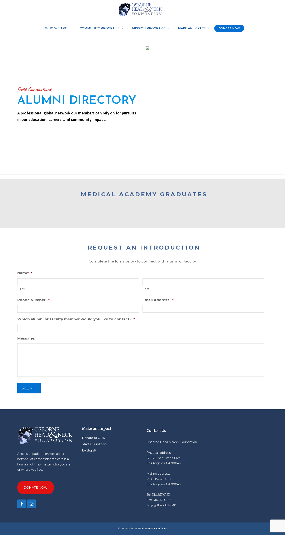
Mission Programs (148, 28)
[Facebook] (21, 504)
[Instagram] (31, 504)
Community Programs (99, 28)
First (21, 288)
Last (146, 288)
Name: (24, 273)
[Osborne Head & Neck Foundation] (141, 9)
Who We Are (56, 28)
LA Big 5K (89, 450)
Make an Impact (192, 28)
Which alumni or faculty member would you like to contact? (76, 319)
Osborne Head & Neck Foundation (147, 528)
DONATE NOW (229, 28)
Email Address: (158, 300)
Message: (26, 338)
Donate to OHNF (94, 438)
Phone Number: (33, 300)
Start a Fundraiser (94, 444)
